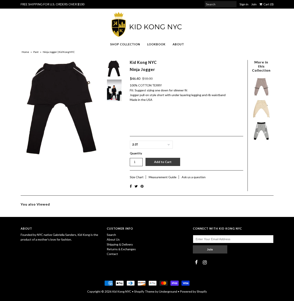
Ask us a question (194, 177)
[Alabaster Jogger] (261, 118)
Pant (36, 52)
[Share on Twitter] (136, 186)
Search (111, 234)
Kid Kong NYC (121, 291)
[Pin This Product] (142, 186)
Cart (268, 4)
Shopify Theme (144, 291)
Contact (112, 254)
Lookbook (156, 44)
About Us (113, 239)
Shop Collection (125, 44)
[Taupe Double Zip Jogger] (261, 96)
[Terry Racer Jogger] (261, 140)
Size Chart (137, 177)
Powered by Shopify (193, 291)
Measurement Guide (162, 177)
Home (25, 52)
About (178, 44)
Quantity (136, 153)
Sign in (244, 4)
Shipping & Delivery (120, 244)
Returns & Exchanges (121, 249)
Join (254, 4)
